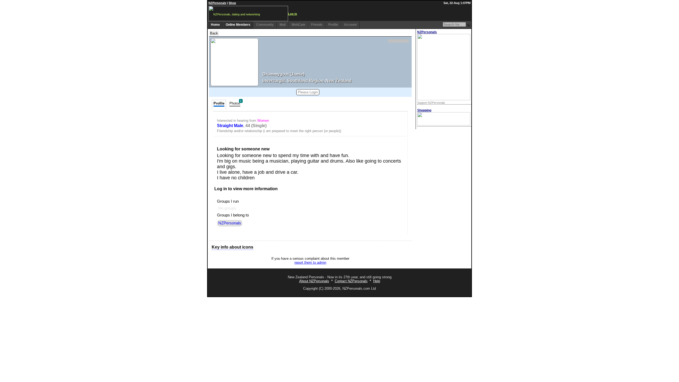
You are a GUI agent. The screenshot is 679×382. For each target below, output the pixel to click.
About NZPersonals (314, 281)
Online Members (238, 25)
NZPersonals (217, 3)
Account (350, 25)
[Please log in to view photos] (234, 62)
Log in (292, 13)
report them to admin (310, 262)
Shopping (424, 110)
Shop (232, 3)
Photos (235, 102)
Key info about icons (232, 247)
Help (376, 281)
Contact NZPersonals (351, 281)
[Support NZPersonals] (443, 99)
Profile (333, 25)
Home (215, 25)
